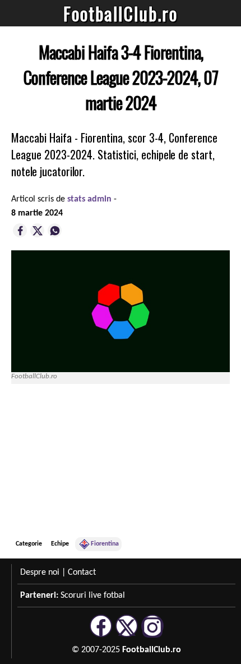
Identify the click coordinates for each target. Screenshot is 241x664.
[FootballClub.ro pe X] (127, 635)
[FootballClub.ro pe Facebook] (101, 635)
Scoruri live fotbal (93, 595)
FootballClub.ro (120, 13)
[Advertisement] (146, 460)
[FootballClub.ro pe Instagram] (152, 635)
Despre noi (39, 572)
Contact (82, 572)
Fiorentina (105, 544)
